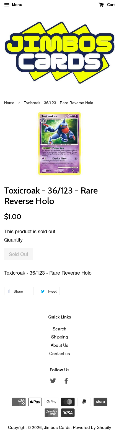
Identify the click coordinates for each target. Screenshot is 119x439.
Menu (16, 4)
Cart (110, 4)
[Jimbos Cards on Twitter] (53, 381)
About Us (59, 345)
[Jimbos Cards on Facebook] (66, 381)
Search (59, 328)
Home (9, 102)
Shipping (59, 336)
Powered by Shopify (92, 427)
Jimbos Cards (57, 427)
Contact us (59, 353)
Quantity (13, 239)
